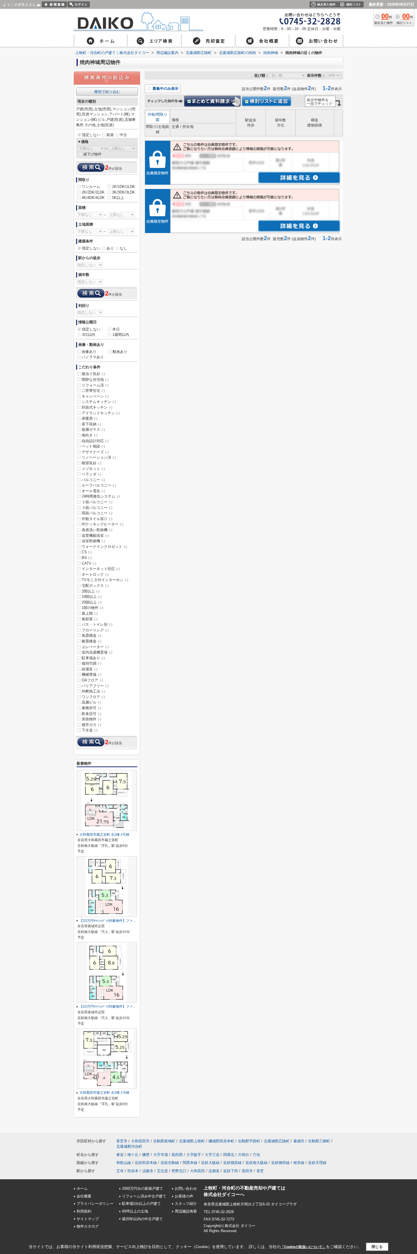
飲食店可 (91, 714)
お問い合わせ (186, 1188)
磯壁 (145, 1155)
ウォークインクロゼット (104, 546)
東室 (120, 1155)
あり (110, 248)
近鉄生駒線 (170, 1163)
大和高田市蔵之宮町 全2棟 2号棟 (104, 835)
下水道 (90, 730)
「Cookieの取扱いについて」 (303, 1247)
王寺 (120, 1171)
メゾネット (93, 469)
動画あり (120, 352)
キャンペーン (95, 396)
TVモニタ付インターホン (105, 580)
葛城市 (298, 1141)
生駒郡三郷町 (319, 1141)
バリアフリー (95, 686)
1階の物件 (92, 608)
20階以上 (92, 602)
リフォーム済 (95, 385)
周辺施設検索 (186, 1211)
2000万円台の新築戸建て (142, 1188)
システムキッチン (99, 402)
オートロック (95, 574)
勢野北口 (179, 1171)
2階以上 (91, 591)
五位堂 (162, 1171)
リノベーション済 (99, 457)
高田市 (247, 1171)
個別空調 (91, 663)
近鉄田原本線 (146, 1163)
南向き (90, 435)
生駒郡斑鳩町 (164, 1141)
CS (87, 552)
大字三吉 (212, 1155)
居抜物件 (91, 719)
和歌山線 (123, 1163)
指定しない (91, 135)
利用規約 (84, 1211)
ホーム (82, 1188)
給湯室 (90, 669)
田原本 (132, 1171)
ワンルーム (91, 186)
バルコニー (93, 480)
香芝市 (121, 1141)
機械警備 (91, 674)
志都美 (214, 1171)
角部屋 (90, 619)
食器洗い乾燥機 (97, 530)
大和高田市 (140, 1141)
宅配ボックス (95, 585)
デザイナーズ (95, 452)
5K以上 (118, 198)
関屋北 (228, 1155)
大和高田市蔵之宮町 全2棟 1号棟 (104, 1093)
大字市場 (160, 1155)
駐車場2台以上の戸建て (141, 1203)
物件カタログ (88, 1226)
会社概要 (84, 1196)
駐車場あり (93, 658)
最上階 (90, 613)
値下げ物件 (92, 154)
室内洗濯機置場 (97, 652)
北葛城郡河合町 (129, 1146)
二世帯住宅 (93, 390)
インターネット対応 (101, 569)
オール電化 (93, 491)
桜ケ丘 (132, 1155)
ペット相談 (93, 446)
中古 (123, 135)
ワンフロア (93, 697)
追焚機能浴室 (95, 535)
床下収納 (91, 424)
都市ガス (91, 725)
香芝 (260, 1171)
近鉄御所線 (280, 1163)
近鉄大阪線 (210, 1163)
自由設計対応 (95, 441)
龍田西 (177, 1155)
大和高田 (197, 1171)
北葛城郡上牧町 (192, 1141)
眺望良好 (91, 463)
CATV (89, 563)
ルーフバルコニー (99, 485)
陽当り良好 (93, 374)
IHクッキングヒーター (102, 524)
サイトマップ (88, 1219)
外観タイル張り (97, 519)
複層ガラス (93, 429)
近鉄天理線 (317, 1163)
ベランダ (91, 474)
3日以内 (88, 334)
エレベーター (95, 647)
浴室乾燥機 (93, 541)
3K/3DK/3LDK (123, 192)
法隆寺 (147, 1171)
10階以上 (92, 596)
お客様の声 (184, 1196)
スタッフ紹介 (186, 1203)
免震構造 (91, 635)
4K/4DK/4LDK (93, 198)
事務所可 (91, 708)
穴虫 (256, 1155)
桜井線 (298, 1163)
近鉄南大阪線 (256, 1163)
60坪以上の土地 (135, 1211)
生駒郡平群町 (249, 1141)
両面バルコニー (97, 513)
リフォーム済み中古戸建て (144, 1196)
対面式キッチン (97, 407)
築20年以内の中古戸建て (142, 1219)
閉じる (377, 1246)
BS (87, 558)
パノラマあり (93, 357)
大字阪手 (193, 1155)
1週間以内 (120, 334)
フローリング (95, 630)
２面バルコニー (97, 502)
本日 (116, 329)
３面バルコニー (97, 508)
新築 (110, 135)
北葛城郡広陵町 (277, 1141)
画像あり (89, 352)
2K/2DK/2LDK (93, 192)
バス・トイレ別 (97, 624)
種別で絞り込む (107, 92)
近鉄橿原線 (232, 1163)
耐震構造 (91, 641)
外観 (151, 114)
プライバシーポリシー (95, 1203)
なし (123, 248)
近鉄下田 (230, 1171)
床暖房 (90, 418)
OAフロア (92, 680)
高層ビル (91, 702)
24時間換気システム (101, 496)
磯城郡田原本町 (221, 1141)
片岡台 (243, 1155)
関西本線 (190, 1163)
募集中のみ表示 (164, 88)
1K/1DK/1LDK (123, 186)
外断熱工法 (93, 691)
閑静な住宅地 (95, 379)
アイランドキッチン (101, 413)
